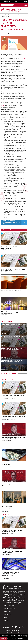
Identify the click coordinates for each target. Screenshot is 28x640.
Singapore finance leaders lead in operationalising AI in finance (10, 573)
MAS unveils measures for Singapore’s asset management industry (12, 312)
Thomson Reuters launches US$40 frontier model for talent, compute (13, 247)
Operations (5, 447)
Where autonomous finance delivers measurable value (11, 463)
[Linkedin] (16, 627)
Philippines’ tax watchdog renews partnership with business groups (13, 505)
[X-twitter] (23, 627)
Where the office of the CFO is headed (11, 290)
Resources (7, 617)
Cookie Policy (21, 632)
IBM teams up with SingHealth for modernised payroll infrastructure (13, 270)
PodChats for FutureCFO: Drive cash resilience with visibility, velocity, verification (13, 349)
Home (2, 15)
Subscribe (3, 638)
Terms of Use (14, 632)
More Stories (5, 444)
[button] (25, 5)
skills (2, 105)
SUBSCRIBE (24, 1)
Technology (5, 514)
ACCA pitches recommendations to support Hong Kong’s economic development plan (13, 360)
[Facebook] (12, 627)
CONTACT (16, 1)
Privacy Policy (7, 632)
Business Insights (7, 379)
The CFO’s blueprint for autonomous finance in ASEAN (14, 484)
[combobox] (7, 5)
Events (6, 620)
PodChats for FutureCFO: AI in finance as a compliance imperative (12, 552)
